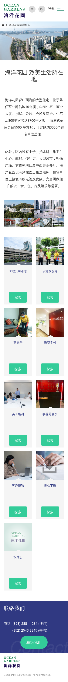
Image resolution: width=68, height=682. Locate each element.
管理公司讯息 (18, 271)
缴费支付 (50, 342)
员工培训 (18, 414)
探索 (18, 297)
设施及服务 (50, 271)
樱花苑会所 (50, 414)
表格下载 (50, 485)
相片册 (17, 557)
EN (41, 9)
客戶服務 (18, 485)
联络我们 (34, 642)
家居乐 (17, 342)
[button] (60, 8)
